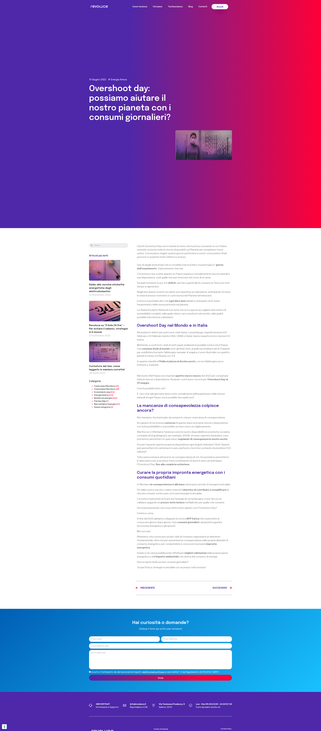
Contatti (202, 6)
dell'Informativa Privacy (154, 672)
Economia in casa (102, 392)
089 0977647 (103, 704)
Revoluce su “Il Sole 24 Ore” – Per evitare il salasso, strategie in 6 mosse (108, 328)
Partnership (100, 401)
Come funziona (139, 6)
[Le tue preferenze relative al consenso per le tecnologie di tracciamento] (4, 726)
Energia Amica (119, 79)
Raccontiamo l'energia (105, 404)
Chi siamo (157, 6)
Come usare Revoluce (104, 386)
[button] (220, 6)
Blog (190, 6)
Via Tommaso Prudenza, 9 (172, 704)
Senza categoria (102, 407)
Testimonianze (175, 6)
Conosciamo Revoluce (104, 389)
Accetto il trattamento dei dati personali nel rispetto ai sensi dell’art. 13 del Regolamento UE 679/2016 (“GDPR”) (155, 672)
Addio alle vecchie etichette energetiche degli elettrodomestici (106, 288)
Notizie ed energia (103, 398)
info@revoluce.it (138, 704)
